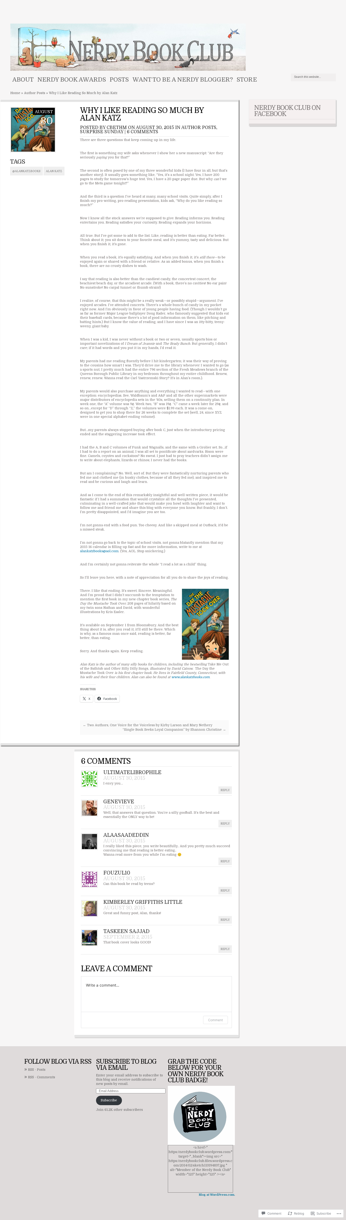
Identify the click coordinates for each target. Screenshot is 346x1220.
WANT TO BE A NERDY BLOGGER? (183, 79)
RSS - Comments (41, 1077)
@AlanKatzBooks (26, 171)
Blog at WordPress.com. (217, 1194)
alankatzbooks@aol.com (99, 551)
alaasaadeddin (126, 835)
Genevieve (118, 802)
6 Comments (142, 131)
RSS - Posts (36, 1069)
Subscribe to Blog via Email (126, 1064)
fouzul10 (116, 873)
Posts (119, 79)
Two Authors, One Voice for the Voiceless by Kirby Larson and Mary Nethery (147, 725)
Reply (225, 790)
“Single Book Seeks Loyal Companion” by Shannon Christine (174, 729)
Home (15, 93)
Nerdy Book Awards (71, 79)
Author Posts (34, 93)
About (23, 79)
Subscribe (109, 1100)
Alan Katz (54, 171)
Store (247, 79)
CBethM (117, 127)
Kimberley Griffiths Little (142, 902)
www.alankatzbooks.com (190, 677)
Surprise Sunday (101, 131)
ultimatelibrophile (132, 772)
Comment (215, 1020)
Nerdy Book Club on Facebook (287, 110)
